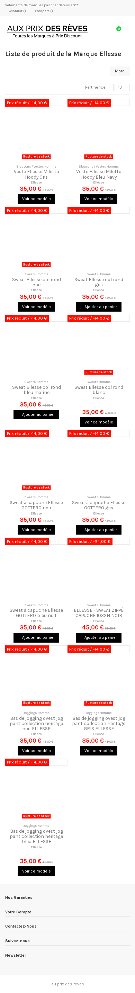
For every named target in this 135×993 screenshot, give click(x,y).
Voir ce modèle (36, 198)
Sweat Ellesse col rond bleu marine (36, 389)
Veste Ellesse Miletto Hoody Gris (36, 174)
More (120, 71)
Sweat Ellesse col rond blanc (98, 389)
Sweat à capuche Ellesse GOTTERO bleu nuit (36, 612)
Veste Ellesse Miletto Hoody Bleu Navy (99, 174)
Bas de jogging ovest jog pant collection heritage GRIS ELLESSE (98, 723)
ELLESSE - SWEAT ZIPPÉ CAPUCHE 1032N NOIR (99, 612)
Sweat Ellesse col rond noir (36, 282)
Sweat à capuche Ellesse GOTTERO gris (98, 505)
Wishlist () (17, 11)
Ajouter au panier (100, 306)
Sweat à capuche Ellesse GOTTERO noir (36, 505)
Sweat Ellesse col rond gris (98, 282)
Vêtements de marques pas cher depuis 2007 (41, 5)
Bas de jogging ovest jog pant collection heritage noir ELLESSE (36, 723)
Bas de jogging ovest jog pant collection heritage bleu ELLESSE (36, 836)
